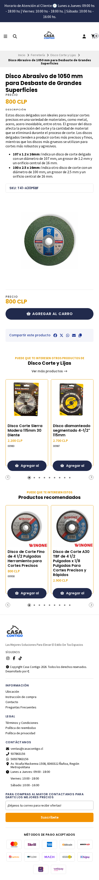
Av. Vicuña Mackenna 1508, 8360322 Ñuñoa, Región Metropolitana (45, 765)
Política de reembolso (21, 727)
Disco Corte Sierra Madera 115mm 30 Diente (25, 430)
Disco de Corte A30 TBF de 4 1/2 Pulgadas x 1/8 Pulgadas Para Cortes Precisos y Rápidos (71, 563)
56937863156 (19, 759)
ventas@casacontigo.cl (27, 748)
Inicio (21, 55)
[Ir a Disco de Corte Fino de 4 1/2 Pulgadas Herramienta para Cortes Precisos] (27, 526)
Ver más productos (48, 371)
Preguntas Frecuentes (21, 707)
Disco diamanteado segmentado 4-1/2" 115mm (71, 430)
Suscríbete (49, 817)
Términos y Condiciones (22, 722)
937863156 (18, 753)
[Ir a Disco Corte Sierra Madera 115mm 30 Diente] (27, 400)
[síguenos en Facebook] (14, 658)
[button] (80, 335)
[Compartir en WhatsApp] (67, 335)
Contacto (12, 702)
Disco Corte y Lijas (63, 55)
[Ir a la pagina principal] (49, 36)
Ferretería (38, 55)
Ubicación (12, 691)
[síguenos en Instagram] (8, 658)
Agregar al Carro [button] (29, 467)
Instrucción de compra (21, 696)
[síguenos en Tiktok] (20, 658)
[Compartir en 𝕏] (61, 335)
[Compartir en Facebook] (55, 335)
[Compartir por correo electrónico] (74, 335)
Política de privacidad (20, 733)
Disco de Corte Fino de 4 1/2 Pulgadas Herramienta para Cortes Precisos (26, 558)
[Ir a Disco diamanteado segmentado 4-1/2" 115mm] (72, 400)
